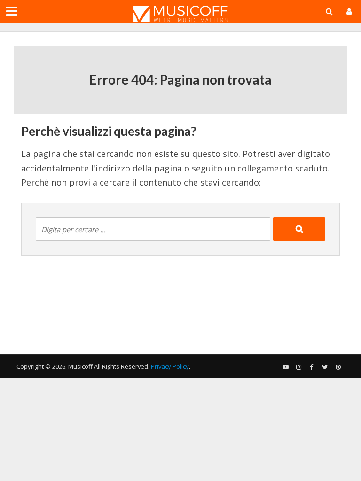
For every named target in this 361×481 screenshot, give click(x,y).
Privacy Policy (170, 366)
